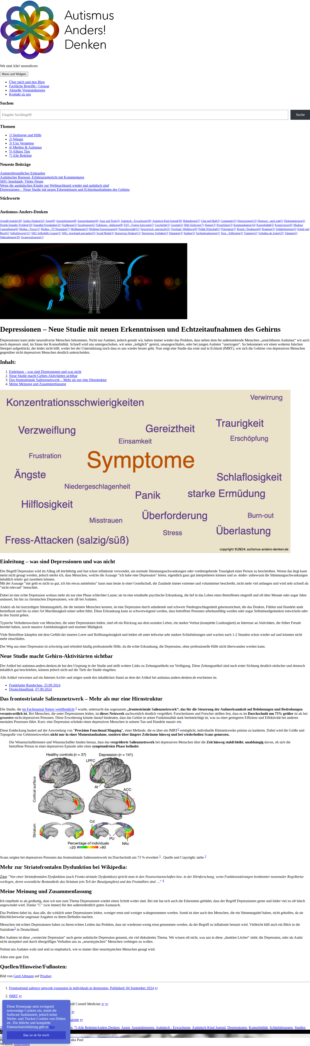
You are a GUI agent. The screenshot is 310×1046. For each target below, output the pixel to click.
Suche (300, 115)
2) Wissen (16, 139)
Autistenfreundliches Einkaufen (22, 173)
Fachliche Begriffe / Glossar (29, 86)
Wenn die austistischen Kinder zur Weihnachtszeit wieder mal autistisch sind (54, 185)
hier (52, 1027)
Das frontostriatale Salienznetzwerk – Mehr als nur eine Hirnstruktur (58, 380)
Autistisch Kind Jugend (209, 1027)
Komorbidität (258, 1027)
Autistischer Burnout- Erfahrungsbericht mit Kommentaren (42, 177)
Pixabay (46, 976)
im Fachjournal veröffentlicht (48, 709)
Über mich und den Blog (27, 82)
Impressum (22, 1044)
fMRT (13, 996)
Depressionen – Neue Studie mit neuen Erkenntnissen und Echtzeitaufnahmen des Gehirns (65, 189)
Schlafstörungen (281, 1027)
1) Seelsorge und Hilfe (25, 135)
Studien (300, 1027)
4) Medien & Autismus (25, 147)
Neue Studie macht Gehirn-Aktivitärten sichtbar (43, 376)
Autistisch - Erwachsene (173, 1027)
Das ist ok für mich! (36, 1035)
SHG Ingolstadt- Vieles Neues (21, 181)
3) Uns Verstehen (21, 143)
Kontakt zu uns (20, 94)
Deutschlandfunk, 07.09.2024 (30, 689)
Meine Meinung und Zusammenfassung (37, 384)
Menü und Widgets (14, 74)
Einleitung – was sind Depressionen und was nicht (45, 372)
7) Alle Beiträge (20, 155)
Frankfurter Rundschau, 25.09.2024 (34, 685)
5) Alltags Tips (19, 151)
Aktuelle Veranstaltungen (27, 90)
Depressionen (237, 1027)
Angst (125, 1027)
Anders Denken (108, 1027)
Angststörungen (142, 1027)
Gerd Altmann (23, 976)
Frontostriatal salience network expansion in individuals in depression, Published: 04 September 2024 (81, 988)
